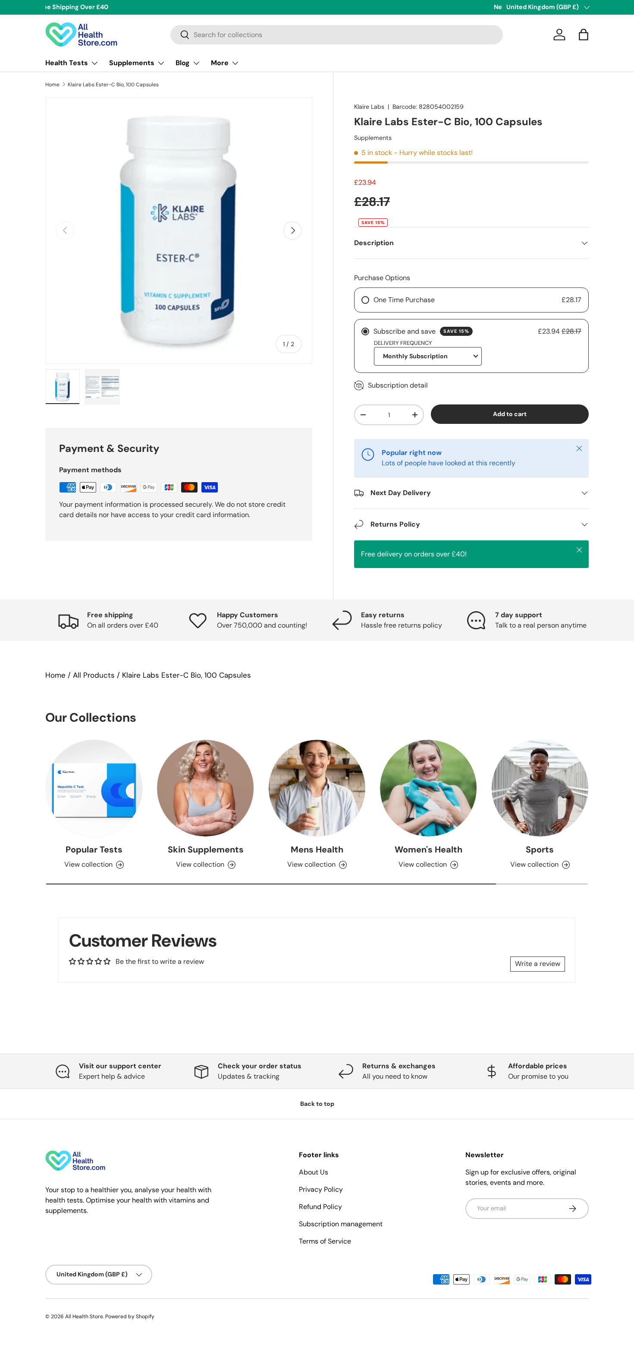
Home (52, 84)
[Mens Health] (317, 788)
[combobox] (336, 34)
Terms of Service (325, 1241)
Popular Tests (94, 849)
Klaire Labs (369, 106)
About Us (313, 1172)
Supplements (131, 62)
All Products (94, 675)
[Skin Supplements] (205, 788)
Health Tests (66, 62)
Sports (540, 849)
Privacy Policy (321, 1189)
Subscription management (341, 1223)
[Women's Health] (428, 788)
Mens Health (317, 849)
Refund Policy (320, 1206)
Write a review (537, 963)
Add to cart (510, 414)
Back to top (317, 1104)
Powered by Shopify (129, 1316)
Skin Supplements (206, 849)
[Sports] (540, 788)
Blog (183, 62)
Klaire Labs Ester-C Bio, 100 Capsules (113, 84)
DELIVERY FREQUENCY (403, 343)
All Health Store (84, 1316)
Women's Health (428, 849)
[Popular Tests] (94, 788)
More (220, 62)
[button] (583, 34)
